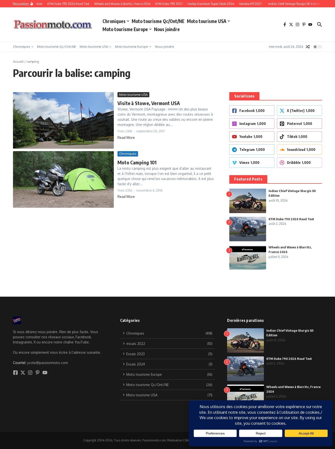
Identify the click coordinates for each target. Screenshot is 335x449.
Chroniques (114, 21)
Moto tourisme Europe (125, 29)
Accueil (18, 61)
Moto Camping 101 (136, 162)
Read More (126, 137)
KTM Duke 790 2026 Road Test (291, 219)
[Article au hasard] (308, 47)
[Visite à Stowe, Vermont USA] (63, 120)
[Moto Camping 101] (63, 179)
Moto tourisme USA (206, 21)
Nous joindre (167, 29)
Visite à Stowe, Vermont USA (148, 103)
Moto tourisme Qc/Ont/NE (158, 21)
